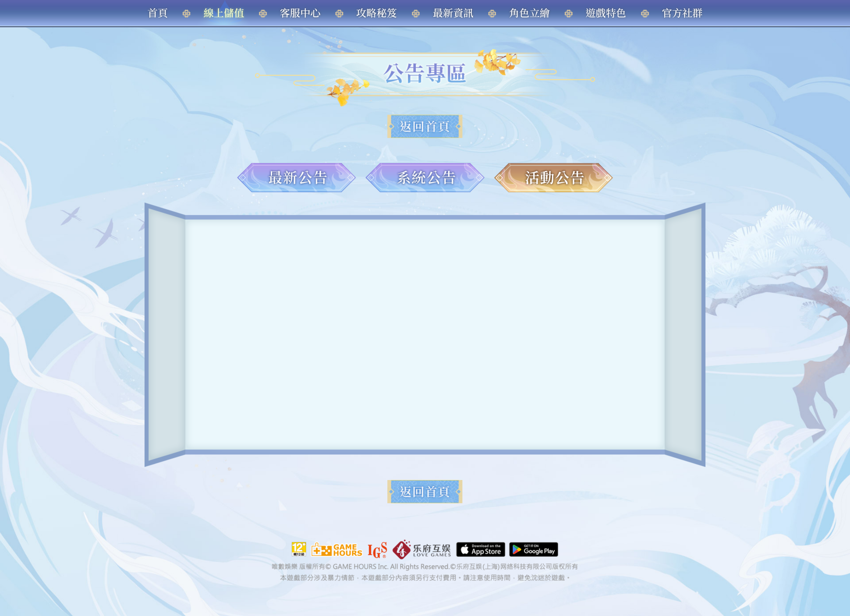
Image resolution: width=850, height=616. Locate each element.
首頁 (157, 12)
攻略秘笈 (376, 12)
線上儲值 (223, 12)
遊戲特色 (605, 12)
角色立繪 (529, 12)
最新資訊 (453, 12)
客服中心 (300, 12)
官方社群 (682, 12)
